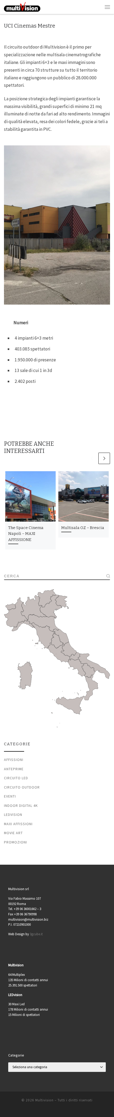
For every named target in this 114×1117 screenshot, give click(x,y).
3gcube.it (36, 934)
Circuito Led (16, 778)
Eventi (10, 796)
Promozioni (15, 842)
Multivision (44, 1100)
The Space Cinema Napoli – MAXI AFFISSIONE (25, 533)
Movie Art (13, 832)
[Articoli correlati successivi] (104, 458)
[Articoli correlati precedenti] (92, 458)
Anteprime (14, 769)
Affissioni (13, 759)
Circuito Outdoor (22, 787)
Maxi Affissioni (18, 823)
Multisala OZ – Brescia (82, 527)
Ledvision (13, 814)
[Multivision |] (22, 6)
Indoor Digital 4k (21, 805)
